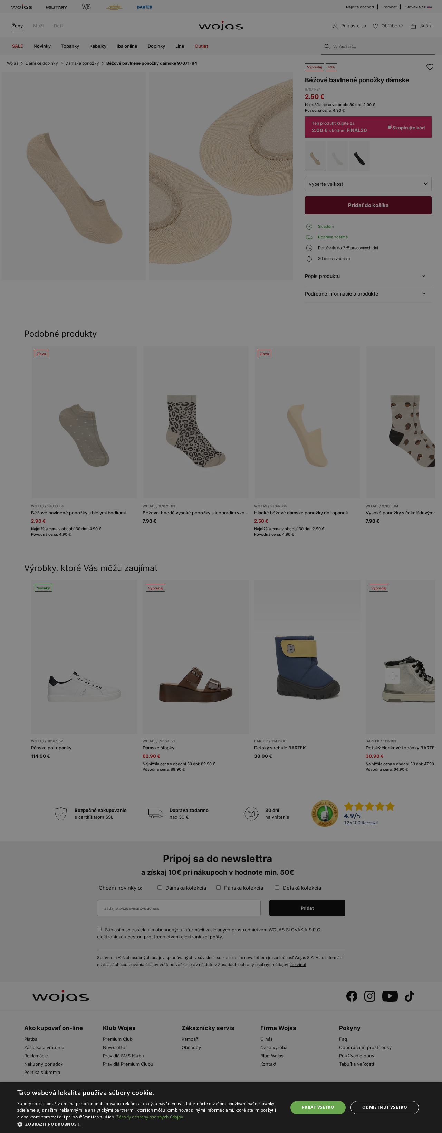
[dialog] (221, 566)
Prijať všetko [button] (318, 1107)
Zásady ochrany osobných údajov (149, 1117)
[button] (148, 1124)
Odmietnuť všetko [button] (384, 1107)
